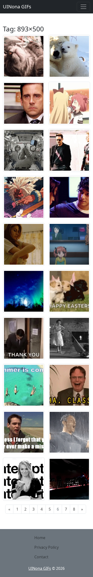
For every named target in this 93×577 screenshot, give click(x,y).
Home (39, 537)
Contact (41, 557)
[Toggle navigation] (83, 7)
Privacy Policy (46, 547)
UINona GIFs (17, 6)
